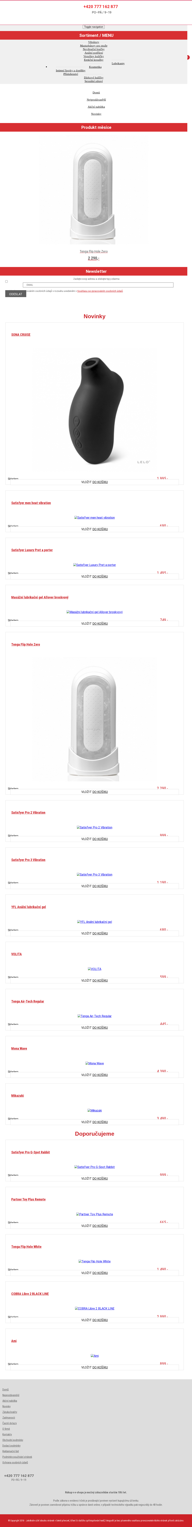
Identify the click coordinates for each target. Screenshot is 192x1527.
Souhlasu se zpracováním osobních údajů (100, 291)
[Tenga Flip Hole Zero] (94, 757)
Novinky (96, 113)
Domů (96, 92)
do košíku (94, 482)
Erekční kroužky (94, 59)
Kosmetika (95, 66)
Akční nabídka (96, 106)
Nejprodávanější (96, 99)
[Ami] (94, 1394)
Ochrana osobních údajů (15, 1462)
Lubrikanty (118, 63)
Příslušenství (70, 74)
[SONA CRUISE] (94, 448)
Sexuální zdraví (94, 81)
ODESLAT (15, 294)
